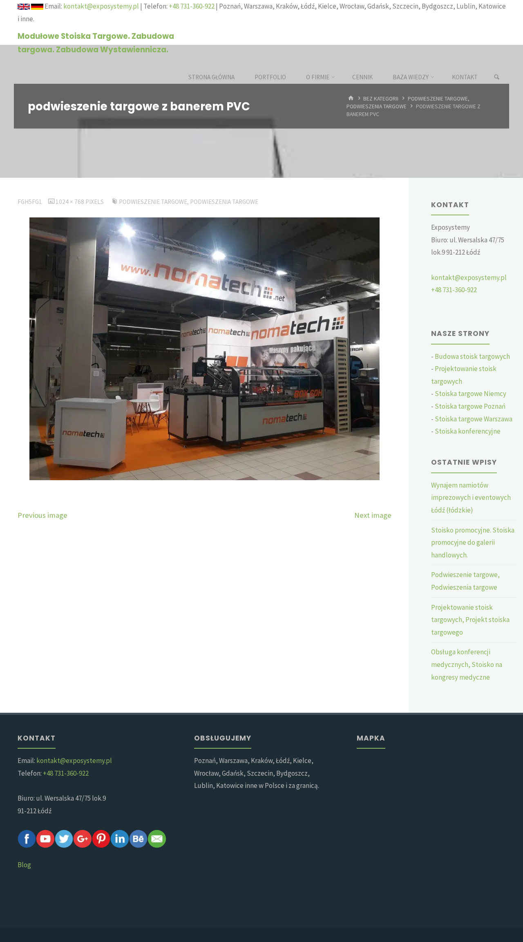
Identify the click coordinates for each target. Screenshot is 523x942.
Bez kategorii (380, 98)
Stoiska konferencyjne (468, 431)
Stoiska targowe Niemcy (470, 393)
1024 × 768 (70, 202)
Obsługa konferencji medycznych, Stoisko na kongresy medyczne (466, 664)
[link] (496, 77)
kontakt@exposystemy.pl (101, 6)
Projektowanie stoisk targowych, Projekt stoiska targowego (470, 620)
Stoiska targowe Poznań (470, 406)
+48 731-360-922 (192, 6)
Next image (372, 515)
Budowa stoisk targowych (472, 356)
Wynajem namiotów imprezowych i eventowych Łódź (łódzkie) (471, 498)
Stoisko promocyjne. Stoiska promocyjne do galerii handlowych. (472, 542)
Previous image (42, 515)
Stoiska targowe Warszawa (473, 418)
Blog (24, 864)
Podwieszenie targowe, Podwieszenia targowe (188, 202)
